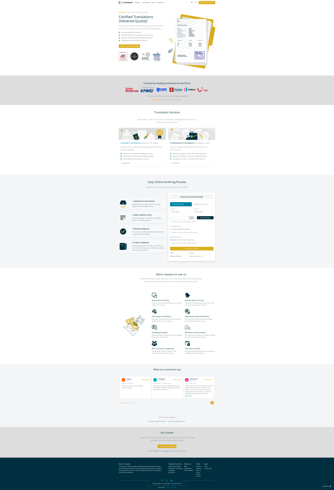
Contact (198, 476)
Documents (171, 472)
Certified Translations (130, 142)
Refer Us (198, 470)
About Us (199, 466)
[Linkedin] (171, 481)
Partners (198, 468)
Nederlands (167, 485)
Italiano (179, 485)
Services (137, 2)
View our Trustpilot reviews (157, 421)
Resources (161, 2)
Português (173, 485)
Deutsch (154, 485)
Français (160, 485)
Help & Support (188, 470)
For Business (146, 2)
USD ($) (160, 487)
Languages (171, 470)
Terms (206, 466)
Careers (198, 474)
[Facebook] (162, 481)
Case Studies (188, 468)
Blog (185, 466)
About (153, 2)
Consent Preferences (170, 487)
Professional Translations (182, 142)
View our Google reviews (176, 421)
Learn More (125, 163)
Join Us (198, 472)
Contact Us (326, 486)
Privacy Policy (208, 468)
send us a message (162, 451)
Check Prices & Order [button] (207, 2)
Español (149, 485)
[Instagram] (166, 481)
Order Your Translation (128, 46)
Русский (185, 485)
